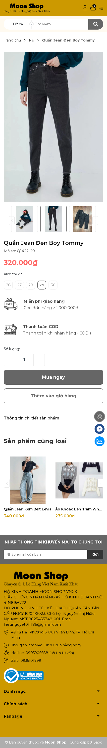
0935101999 (30, 660)
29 (41, 285)
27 (19, 285)
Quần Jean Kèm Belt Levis (27, 509)
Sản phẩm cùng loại (35, 441)
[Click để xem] (53, 127)
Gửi (95, 554)
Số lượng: (12, 349)
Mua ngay (53, 377)
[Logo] (27, 8)
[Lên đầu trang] (98, 739)
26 (8, 285)
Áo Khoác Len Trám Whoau (79, 509)
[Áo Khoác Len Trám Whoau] (79, 480)
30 (53, 285)
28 (30, 285)
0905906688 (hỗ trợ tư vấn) (50, 653)
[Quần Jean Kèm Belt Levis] (28, 480)
